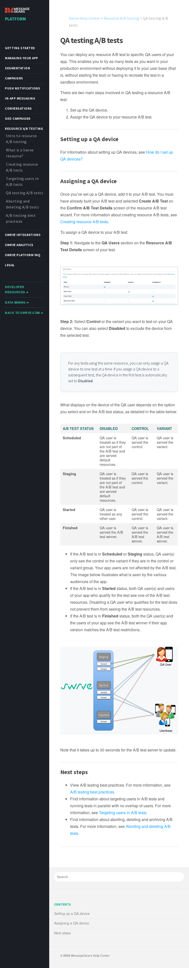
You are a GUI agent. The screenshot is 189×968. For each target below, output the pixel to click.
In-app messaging (20, 98)
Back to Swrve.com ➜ (24, 312)
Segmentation (17, 68)
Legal (10, 265)
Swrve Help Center (84, 18)
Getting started (20, 48)
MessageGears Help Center (90, 955)
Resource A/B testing (24, 129)
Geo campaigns (18, 119)
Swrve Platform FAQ (22, 255)
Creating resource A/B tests (84, 221)
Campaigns (14, 78)
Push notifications (22, 88)
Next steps (62, 932)
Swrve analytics (19, 245)
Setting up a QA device (72, 913)
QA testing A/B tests (24, 192)
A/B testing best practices (92, 792)
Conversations (18, 108)
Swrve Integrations (23, 235)
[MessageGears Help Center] (17, 11)
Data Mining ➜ (17, 302)
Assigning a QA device (71, 923)
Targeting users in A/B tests (122, 812)
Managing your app (21, 58)
